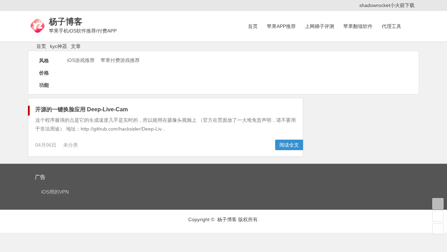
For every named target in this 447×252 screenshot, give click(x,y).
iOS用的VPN (55, 192)
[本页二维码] (438, 228)
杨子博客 (65, 21)
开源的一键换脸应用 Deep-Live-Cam (81, 109)
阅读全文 (289, 145)
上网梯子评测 (319, 26)
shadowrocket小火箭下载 (387, 5)
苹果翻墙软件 (358, 26)
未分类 (70, 145)
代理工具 (391, 26)
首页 (253, 26)
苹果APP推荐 (281, 26)
